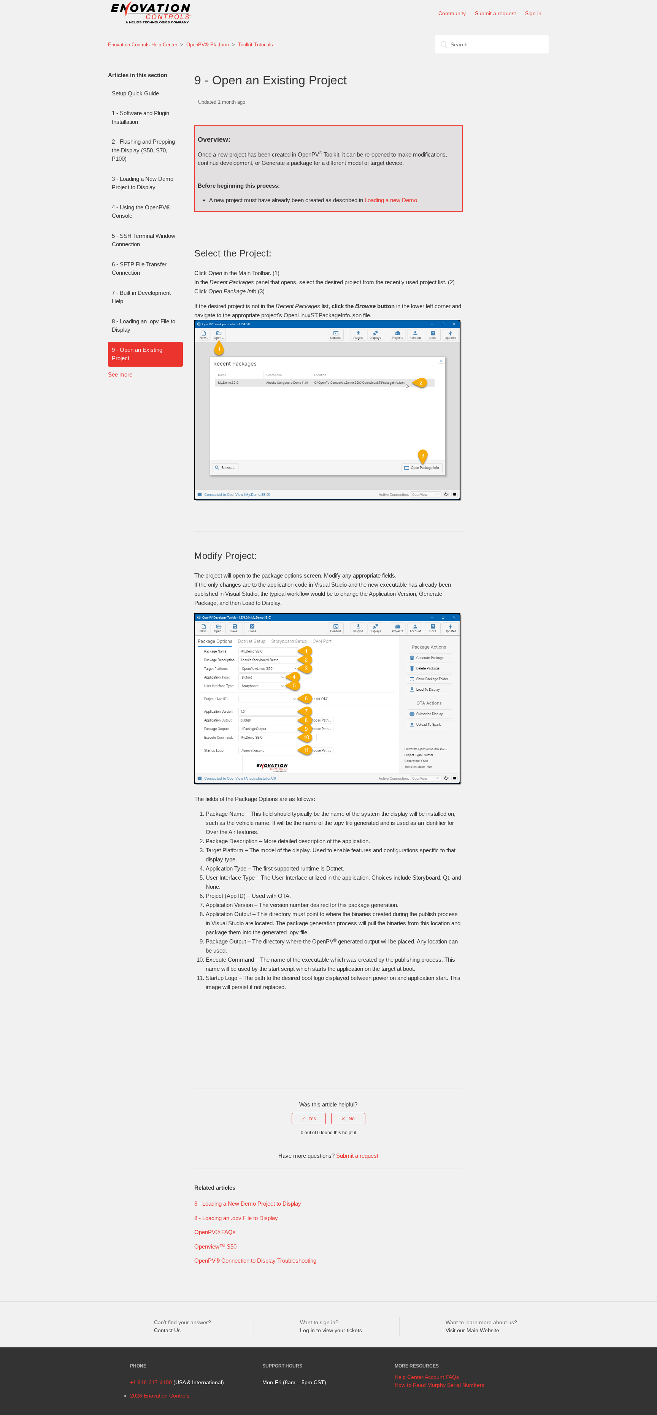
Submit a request (495, 13)
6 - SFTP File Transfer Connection (139, 268)
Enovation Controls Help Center (142, 44)
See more (120, 374)
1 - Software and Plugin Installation (140, 117)
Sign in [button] (533, 13)
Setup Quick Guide (135, 93)
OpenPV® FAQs (215, 1232)
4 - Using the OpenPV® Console (141, 211)
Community (452, 13)
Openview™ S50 (215, 1246)
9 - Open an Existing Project (137, 354)
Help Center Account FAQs (427, 1377)
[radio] (309, 1118)
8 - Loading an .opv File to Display (143, 325)
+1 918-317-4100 (151, 1382)
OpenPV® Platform (207, 44)
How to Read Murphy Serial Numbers (439, 1385)
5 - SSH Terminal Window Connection (143, 240)
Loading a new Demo (391, 200)
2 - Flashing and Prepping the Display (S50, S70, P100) (143, 150)
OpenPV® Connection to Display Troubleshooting (255, 1260)
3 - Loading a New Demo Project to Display (142, 183)
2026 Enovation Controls (159, 1396)
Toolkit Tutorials (255, 44)
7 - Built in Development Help (141, 297)
